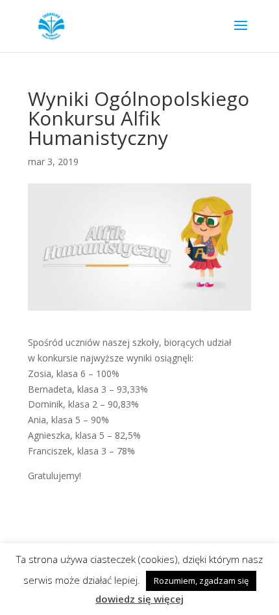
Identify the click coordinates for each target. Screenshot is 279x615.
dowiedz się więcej (139, 598)
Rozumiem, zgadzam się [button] (201, 580)
